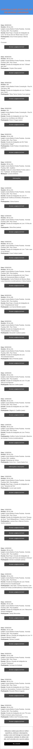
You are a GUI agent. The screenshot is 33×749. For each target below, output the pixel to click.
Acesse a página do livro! (16, 47)
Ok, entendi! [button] (16, 743)
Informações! (16, 178)
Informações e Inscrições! (16, 466)
